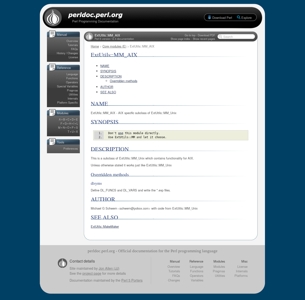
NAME (104, 65)
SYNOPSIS (108, 71)
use (120, 133)
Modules (219, 266)
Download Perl (222, 17)
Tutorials (73, 45)
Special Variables (67, 86)
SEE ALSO (108, 92)
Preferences (70, 148)
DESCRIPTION (111, 76)
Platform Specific (67, 102)
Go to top (190, 35)
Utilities (73, 94)
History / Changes (67, 53)
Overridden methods (123, 81)
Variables (197, 280)
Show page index (180, 39)
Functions (72, 78)
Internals (73, 98)
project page (91, 273)
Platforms (241, 275)
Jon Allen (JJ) (109, 268)
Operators (72, 82)
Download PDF (206, 35)
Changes (174, 280)
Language (72, 74)
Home (95, 46)
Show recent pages (204, 39)
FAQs (74, 49)
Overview (72, 41)
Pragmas (72, 90)
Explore (246, 17)
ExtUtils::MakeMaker (105, 226)
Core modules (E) (114, 46)
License (73, 57)
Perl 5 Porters (131, 280)
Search (228, 36)
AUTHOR (106, 86)
